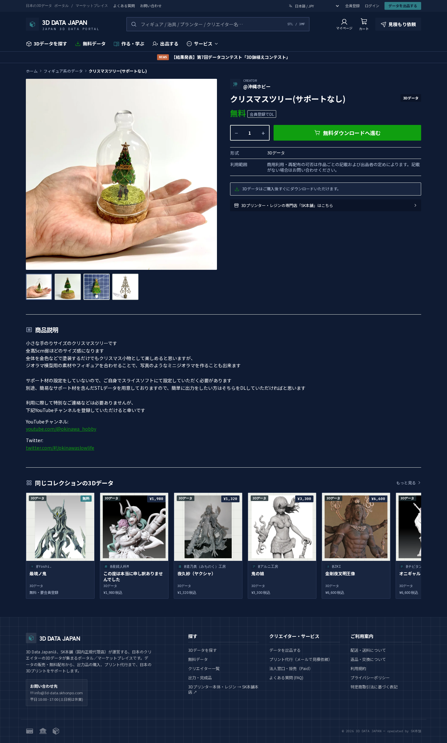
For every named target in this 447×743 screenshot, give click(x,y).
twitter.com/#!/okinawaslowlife (60, 447)
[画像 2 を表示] (68, 287)
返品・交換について (368, 659)
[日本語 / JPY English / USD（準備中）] (314, 6)
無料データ (94, 43)
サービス (203, 43)
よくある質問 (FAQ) (286, 677)
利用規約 (358, 668)
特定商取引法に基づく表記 (374, 686)
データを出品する (402, 5)
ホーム (32, 71)
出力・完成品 (200, 677)
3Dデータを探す (50, 43)
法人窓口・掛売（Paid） (291, 668)
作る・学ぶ (132, 43)
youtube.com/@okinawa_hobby (61, 428)
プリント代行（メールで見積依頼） (300, 659)
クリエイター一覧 (204, 668)
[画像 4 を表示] (125, 287)
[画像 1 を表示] (39, 287)
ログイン (372, 5)
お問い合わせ (151, 5)
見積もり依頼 (402, 24)
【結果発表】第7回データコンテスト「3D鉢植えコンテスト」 (224, 57)
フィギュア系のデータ (63, 71)
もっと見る (406, 482)
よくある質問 (124, 5)
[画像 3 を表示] (96, 287)
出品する (169, 43)
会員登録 (352, 5)
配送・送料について (368, 650)
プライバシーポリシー (370, 677)
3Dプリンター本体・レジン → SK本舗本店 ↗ (223, 689)
